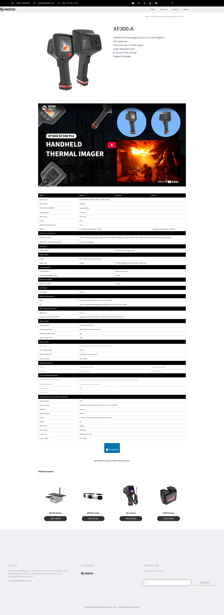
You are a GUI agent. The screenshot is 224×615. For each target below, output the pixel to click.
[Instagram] (145, 3)
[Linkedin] (156, 3)
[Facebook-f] (139, 3)
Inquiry (175, 9)
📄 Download (112, 449)
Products (163, 9)
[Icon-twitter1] (150, 3)
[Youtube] (133, 3)
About (185, 9)
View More (55, 519)
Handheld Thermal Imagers (167, 16)
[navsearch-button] (171, 3)
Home (152, 9)
